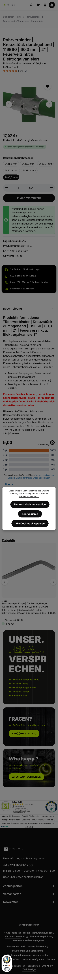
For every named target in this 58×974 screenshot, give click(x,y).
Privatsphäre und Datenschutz (27, 950)
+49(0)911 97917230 (24, 733)
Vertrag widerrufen (29, 924)
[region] (29, 104)
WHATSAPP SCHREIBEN (26, 776)
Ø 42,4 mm (11, 170)
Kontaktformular (33, 876)
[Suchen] (31, 5)
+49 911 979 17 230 (18, 865)
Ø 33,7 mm (45, 163)
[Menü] (24, 5)
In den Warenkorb (29, 198)
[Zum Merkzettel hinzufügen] (47, 86)
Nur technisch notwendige (30, 504)
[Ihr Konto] (45, 5)
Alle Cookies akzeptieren (30, 523)
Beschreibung (12, 308)
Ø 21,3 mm (11, 163)
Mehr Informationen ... (29, 496)
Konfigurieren (30, 513)
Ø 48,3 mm (29, 170)
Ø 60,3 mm (11, 177)
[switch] (7, 969)
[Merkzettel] (38, 5)
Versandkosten (13, 936)
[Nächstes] (49, 104)
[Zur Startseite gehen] (9, 4)
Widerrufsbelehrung (38, 946)
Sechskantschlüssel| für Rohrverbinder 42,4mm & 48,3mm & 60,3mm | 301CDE (25, 605)
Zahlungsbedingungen (18, 955)
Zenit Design (29, 969)
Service (51, 959)
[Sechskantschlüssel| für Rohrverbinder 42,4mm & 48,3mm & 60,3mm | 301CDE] (29, 570)
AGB (23, 946)
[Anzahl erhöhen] (51, 188)
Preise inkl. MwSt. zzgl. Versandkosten (25, 140)
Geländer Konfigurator (33, 959)
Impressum (13, 946)
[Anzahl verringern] (6, 188)
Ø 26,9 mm (28, 163)
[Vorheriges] (9, 104)
